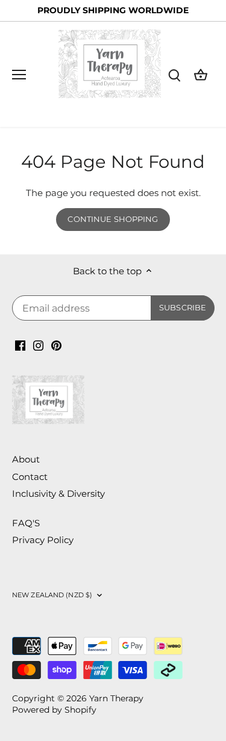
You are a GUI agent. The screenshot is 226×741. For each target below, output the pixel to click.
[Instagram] (38, 344)
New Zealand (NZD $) (52, 595)
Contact (30, 476)
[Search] (174, 74)
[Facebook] (20, 344)
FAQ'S (26, 523)
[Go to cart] (200, 74)
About (26, 459)
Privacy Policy (43, 540)
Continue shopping (112, 219)
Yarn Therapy (116, 698)
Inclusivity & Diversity (58, 493)
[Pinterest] (56, 344)
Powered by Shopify (54, 710)
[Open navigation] (19, 74)
